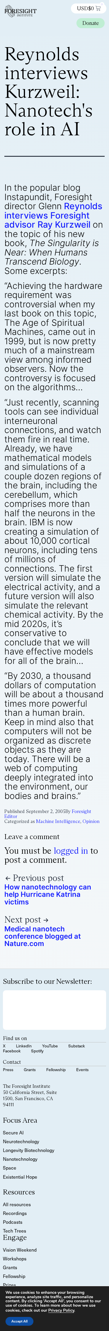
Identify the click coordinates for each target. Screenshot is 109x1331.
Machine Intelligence (58, 821)
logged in (71, 850)
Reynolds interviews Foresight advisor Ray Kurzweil (53, 215)
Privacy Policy (61, 1310)
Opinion (91, 821)
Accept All (19, 1321)
